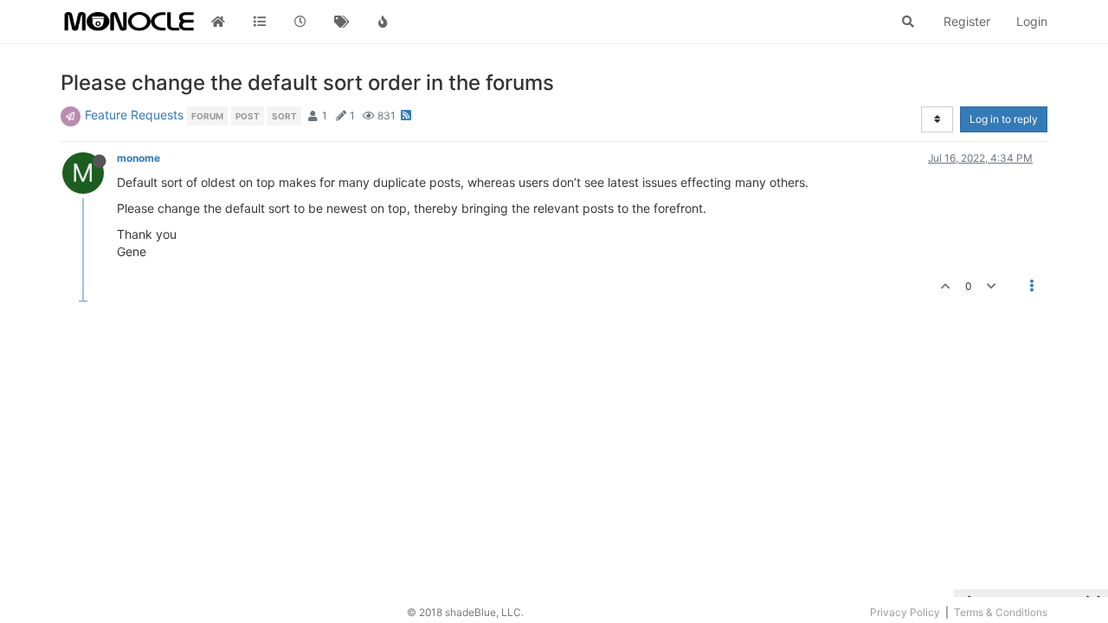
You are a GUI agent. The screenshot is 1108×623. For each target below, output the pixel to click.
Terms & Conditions (1000, 612)
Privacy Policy (905, 612)
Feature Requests (134, 114)
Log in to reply (1004, 118)
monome (138, 157)
